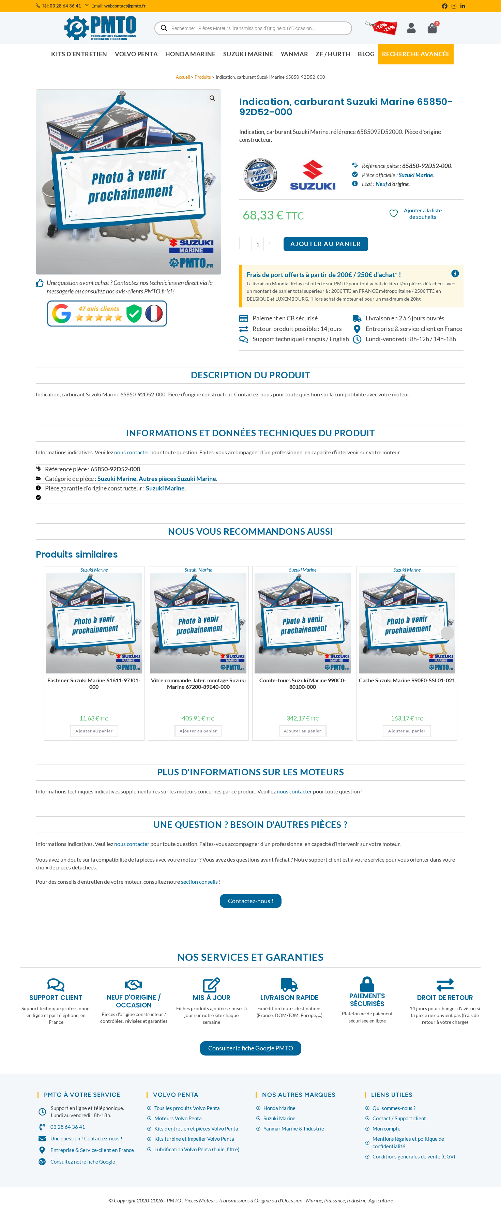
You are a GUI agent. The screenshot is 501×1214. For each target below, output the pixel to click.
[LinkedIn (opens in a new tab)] (461, 6)
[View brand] (313, 174)
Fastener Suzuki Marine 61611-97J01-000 (93, 683)
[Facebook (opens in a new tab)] (445, 6)
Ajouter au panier (325, 243)
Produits (203, 77)
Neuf (381, 183)
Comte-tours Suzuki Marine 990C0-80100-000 (302, 683)
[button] (212, 98)
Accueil (183, 77)
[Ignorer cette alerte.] (455, 274)
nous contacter (131, 452)
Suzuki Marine (416, 175)
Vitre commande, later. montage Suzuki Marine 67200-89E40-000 (198, 683)
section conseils (199, 881)
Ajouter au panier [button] (94, 730)
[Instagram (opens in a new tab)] (454, 6)
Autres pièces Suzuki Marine (177, 478)
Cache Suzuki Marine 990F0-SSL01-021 (407, 680)
